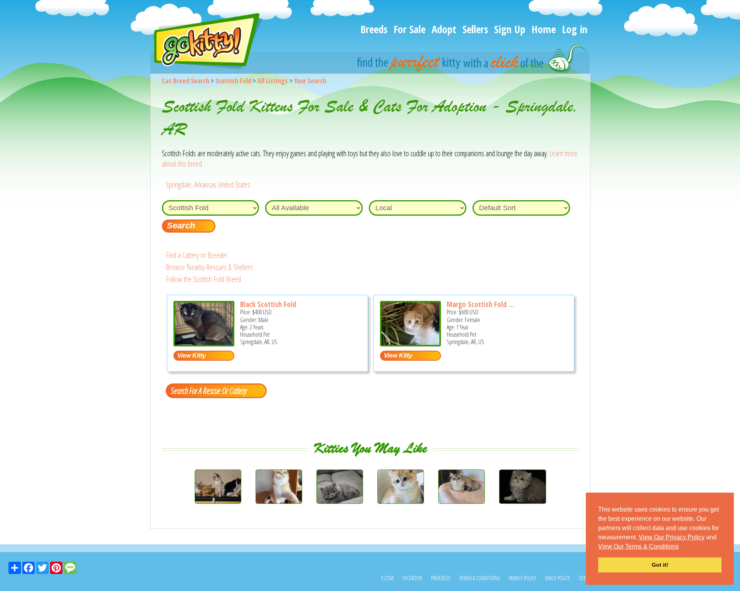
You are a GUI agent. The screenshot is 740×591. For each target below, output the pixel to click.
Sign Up (509, 29)
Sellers (475, 29)
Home (543, 29)
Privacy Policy (522, 578)
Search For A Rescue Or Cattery (208, 390)
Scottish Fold (233, 80)
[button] (681, 547)
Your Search (310, 80)
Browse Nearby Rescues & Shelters (209, 267)
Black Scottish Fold (268, 304)
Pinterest (440, 578)
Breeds (373, 29)
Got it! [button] (660, 565)
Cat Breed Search (185, 80)
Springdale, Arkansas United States (208, 184)
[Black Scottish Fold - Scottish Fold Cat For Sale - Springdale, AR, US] (203, 343)
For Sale (410, 29)
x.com (387, 578)
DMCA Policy (557, 578)
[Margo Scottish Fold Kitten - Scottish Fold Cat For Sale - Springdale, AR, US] (410, 343)
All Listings (272, 80)
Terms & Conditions (479, 578)
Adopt (444, 29)
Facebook (412, 578)
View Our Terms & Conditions (638, 546)
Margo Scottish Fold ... (481, 304)
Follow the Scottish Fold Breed (203, 279)
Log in (574, 29)
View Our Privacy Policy (672, 537)
